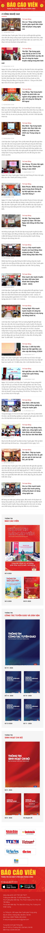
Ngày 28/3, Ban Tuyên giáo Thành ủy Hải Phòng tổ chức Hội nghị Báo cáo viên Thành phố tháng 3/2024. (22, 176)
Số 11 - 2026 (27, 723)
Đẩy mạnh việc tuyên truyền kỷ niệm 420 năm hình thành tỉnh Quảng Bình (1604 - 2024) (32, 280)
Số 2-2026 (8, 601)
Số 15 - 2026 (9, 668)
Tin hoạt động (26, 19)
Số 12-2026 (8, 723)
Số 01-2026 (27, 601)
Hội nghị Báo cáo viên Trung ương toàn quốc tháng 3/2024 (32, 373)
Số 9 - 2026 (8, 790)
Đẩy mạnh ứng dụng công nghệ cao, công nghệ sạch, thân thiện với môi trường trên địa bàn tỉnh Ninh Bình (32, 431)
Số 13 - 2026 (27, 696)
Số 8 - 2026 (8, 818)
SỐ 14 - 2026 (9, 696)
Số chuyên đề (27, 818)
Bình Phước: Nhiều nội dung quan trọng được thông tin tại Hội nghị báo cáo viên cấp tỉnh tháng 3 (32, 190)
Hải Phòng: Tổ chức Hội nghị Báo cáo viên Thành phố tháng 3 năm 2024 (32, 166)
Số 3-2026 (8, 573)
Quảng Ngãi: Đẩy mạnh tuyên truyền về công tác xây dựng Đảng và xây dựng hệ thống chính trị (32, 312)
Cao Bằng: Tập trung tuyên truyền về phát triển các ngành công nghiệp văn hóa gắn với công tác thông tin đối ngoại (32, 96)
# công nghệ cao (11, 14)
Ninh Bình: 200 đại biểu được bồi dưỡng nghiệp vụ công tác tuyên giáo (32, 405)
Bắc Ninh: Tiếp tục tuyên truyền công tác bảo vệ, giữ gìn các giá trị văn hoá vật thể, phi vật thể (32, 456)
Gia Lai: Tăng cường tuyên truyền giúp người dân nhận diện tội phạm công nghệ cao (32, 25)
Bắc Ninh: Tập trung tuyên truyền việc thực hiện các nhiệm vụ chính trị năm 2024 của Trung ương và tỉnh (32, 130)
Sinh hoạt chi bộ (14, 736)
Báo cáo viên (12, 520)
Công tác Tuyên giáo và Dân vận (22, 614)
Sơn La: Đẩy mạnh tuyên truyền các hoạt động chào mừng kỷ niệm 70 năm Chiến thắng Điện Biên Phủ (32, 251)
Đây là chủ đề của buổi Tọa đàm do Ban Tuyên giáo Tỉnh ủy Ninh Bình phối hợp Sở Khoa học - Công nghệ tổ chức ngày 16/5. (22, 442)
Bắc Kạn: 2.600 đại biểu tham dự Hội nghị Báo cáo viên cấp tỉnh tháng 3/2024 (32, 349)
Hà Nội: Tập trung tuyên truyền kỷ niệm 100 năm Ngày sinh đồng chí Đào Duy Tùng (32, 221)
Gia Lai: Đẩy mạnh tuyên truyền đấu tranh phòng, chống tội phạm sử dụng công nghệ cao (31, 489)
